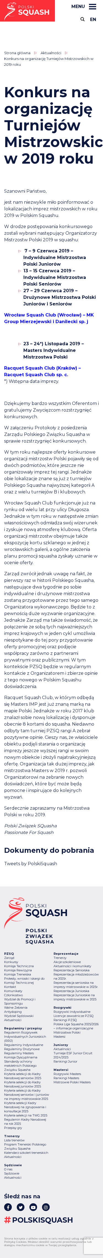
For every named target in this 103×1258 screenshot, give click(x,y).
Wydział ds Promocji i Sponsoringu (19, 1001)
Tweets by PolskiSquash (30, 863)
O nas (8, 1169)
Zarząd (9, 958)
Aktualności (51, 53)
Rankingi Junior (65, 1061)
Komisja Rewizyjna (18, 970)
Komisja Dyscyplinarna (20, 1057)
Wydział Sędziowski (19, 1016)
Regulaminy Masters (19, 1053)
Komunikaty (13, 991)
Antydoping (13, 1012)
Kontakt (10, 987)
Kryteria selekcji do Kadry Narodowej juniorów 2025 (22, 1084)
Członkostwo (13, 995)
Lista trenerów (14, 1140)
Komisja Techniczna (19, 966)
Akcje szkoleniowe (67, 962)
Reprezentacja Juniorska (71, 991)
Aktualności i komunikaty (72, 966)
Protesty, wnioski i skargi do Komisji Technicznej (24, 981)
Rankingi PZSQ (65, 1020)
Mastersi (59, 1037)
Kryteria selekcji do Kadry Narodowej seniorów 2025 (22, 1076)
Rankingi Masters (66, 1078)
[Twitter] (20, 1207)
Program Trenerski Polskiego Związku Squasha (25, 1146)
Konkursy (11, 962)
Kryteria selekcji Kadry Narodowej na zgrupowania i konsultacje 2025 (25, 1107)
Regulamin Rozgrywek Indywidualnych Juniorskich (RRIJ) (25, 1037)
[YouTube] (33, 1207)
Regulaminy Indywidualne (23, 1045)
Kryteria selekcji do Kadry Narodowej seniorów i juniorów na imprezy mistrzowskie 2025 (26, 1095)
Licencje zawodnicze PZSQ (73, 1016)
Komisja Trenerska (17, 974)
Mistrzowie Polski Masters (72, 1082)
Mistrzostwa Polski (67, 1032)
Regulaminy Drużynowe (22, 1049)
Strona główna (17, 53)
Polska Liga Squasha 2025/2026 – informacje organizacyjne (76, 1026)
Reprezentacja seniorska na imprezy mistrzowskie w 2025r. (76, 985)
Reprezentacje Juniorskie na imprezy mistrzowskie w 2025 (75, 997)
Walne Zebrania (15, 1007)
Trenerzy (60, 958)
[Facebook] (8, 1207)
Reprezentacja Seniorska (72, 970)
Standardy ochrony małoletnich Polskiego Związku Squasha (20, 1066)
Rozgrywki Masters (67, 1074)
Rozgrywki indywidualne (72, 1012)
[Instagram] (46, 1207)
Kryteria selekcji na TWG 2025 (25, 1115)
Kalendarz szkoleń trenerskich (26, 1153)
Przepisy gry (13, 1128)
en (93, 19)
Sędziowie (11, 1173)
